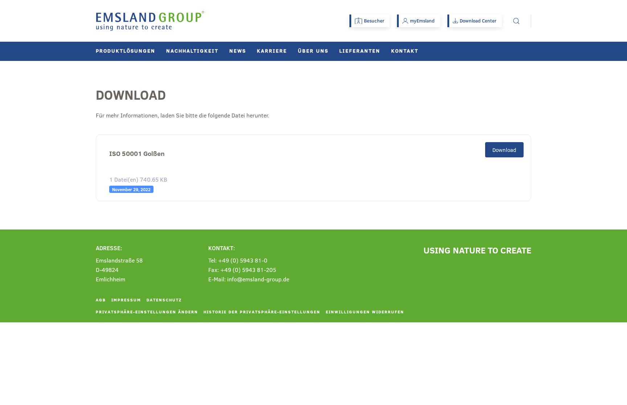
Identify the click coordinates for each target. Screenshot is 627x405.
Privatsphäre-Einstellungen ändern (147, 311)
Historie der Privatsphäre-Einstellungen (262, 311)
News (237, 50)
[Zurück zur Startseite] (150, 21)
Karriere (272, 50)
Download (504, 149)
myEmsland (422, 20)
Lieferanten (359, 50)
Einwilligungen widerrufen (365, 311)
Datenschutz (164, 299)
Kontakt (404, 50)
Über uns (313, 50)
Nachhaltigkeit (192, 50)
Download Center (478, 20)
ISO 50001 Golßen (137, 153)
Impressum (126, 299)
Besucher (374, 20)
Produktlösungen (125, 50)
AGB (101, 299)
